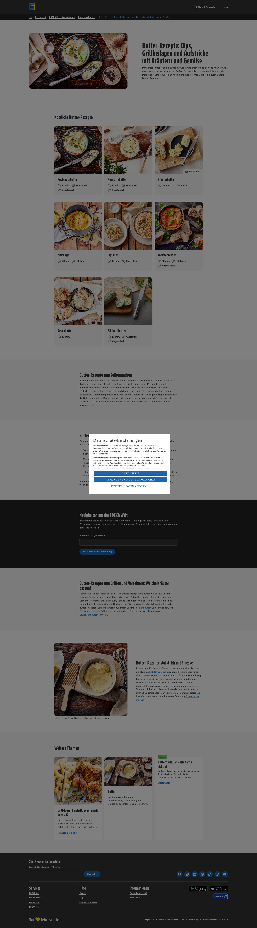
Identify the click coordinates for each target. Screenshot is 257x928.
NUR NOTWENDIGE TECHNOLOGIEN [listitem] (131, 479)
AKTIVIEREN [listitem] (130, 473)
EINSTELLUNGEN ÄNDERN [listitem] (128, 486)
